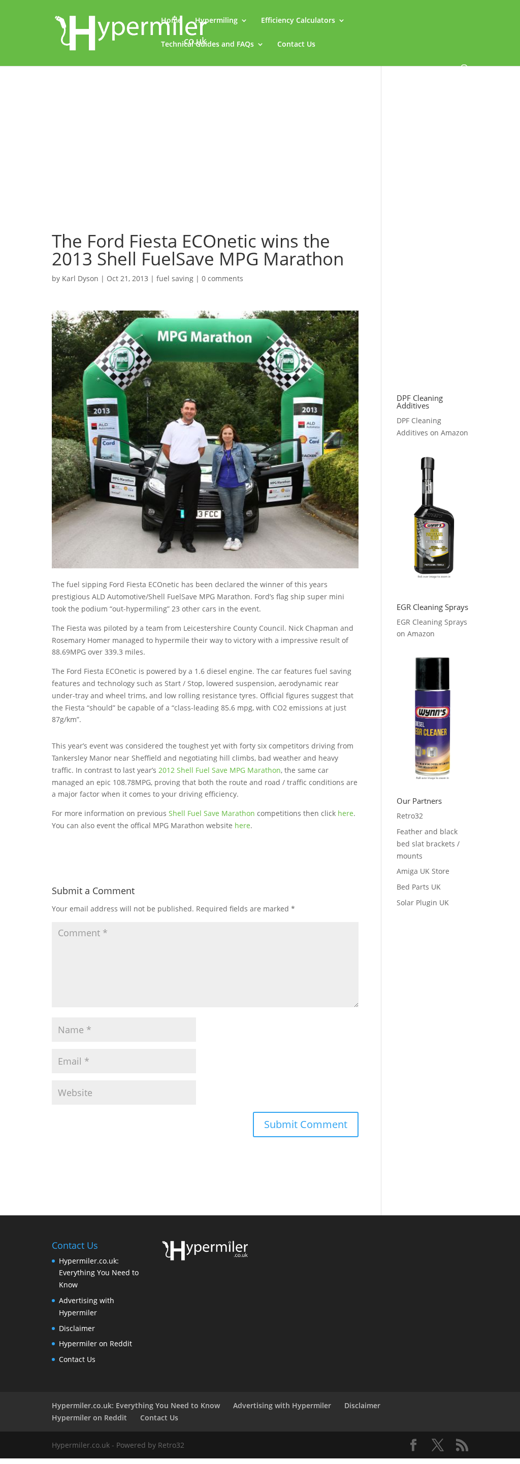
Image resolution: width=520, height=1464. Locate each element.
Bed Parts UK (419, 887)
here (345, 813)
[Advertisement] (205, 141)
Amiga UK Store (423, 871)
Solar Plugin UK (423, 902)
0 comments (222, 278)
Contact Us (296, 45)
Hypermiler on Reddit (95, 1343)
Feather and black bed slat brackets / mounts (428, 844)
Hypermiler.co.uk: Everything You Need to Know (99, 1273)
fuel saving (174, 278)
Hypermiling (216, 21)
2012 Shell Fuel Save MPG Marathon (219, 770)
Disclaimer (77, 1328)
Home (171, 21)
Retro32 (410, 816)
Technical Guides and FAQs (207, 45)
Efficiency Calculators (298, 21)
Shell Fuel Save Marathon (212, 813)
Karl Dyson (80, 278)
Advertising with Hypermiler (282, 1405)
